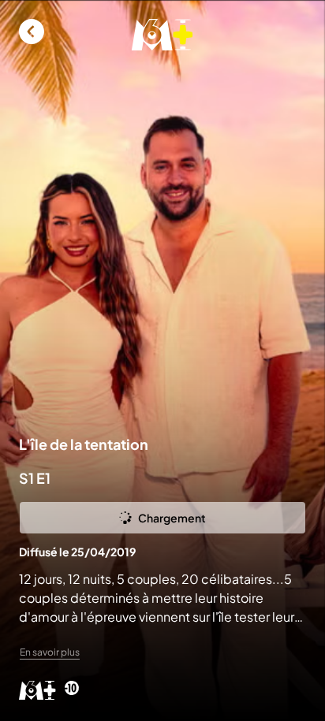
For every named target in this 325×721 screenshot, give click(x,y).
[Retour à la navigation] (31, 31)
